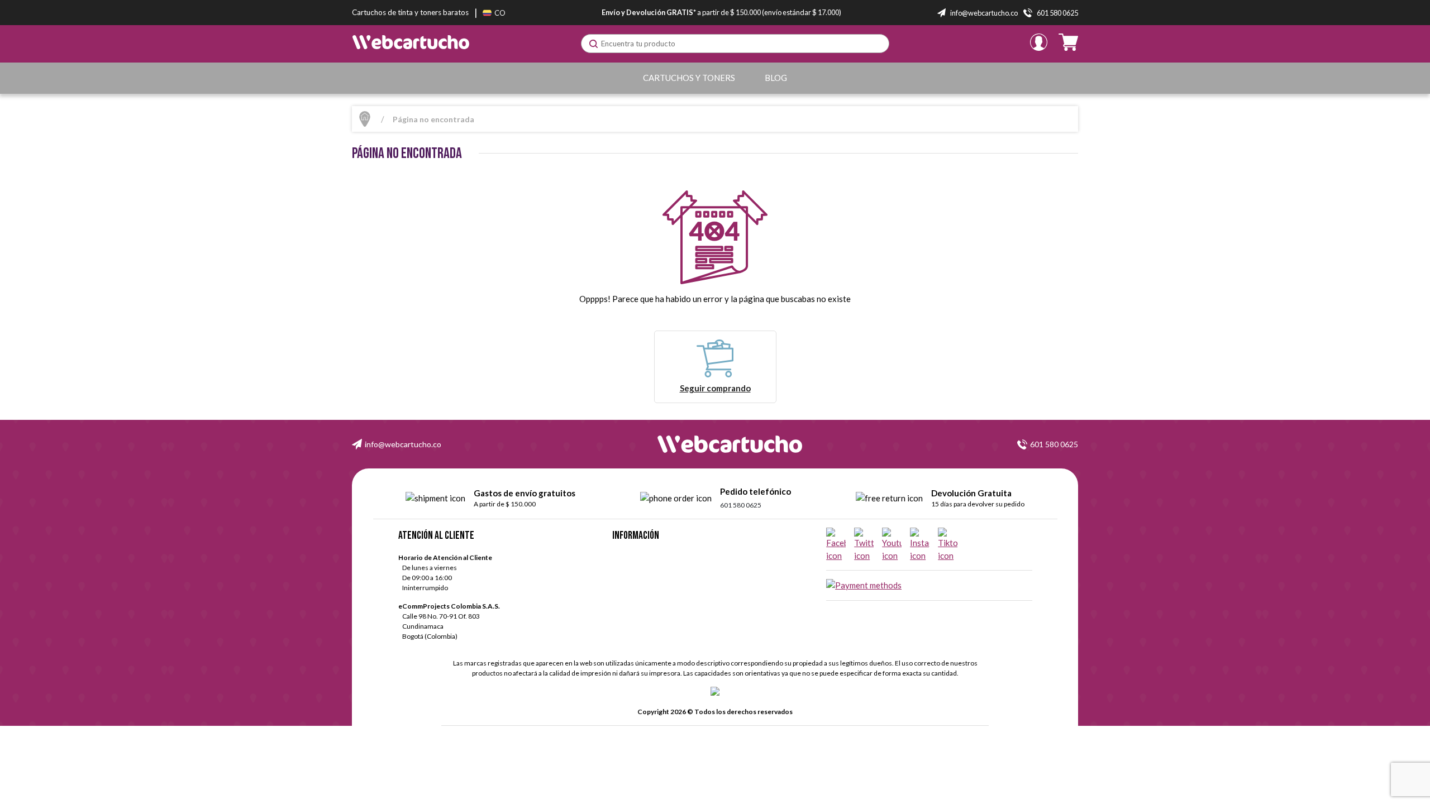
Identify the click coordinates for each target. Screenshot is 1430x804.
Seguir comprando (715, 388)
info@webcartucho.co (403, 444)
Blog (776, 78)
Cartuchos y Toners (689, 78)
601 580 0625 (1054, 444)
